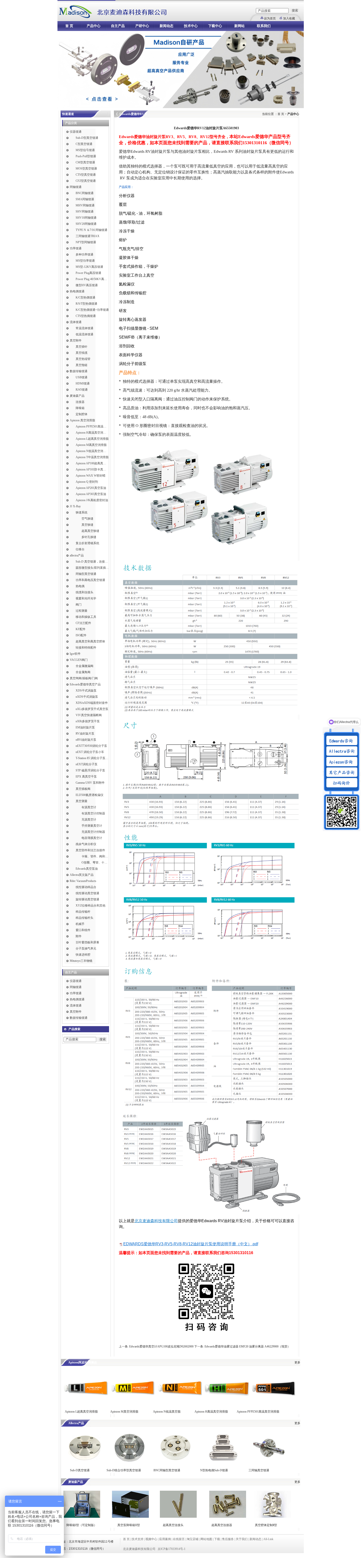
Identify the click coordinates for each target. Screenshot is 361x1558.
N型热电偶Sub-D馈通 (214, 1470)
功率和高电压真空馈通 (90, 580)
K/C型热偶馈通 (85, 297)
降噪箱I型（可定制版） (81, 1525)
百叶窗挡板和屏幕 (87, 942)
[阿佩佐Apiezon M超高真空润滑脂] (133, 1403)
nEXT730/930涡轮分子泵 (91, 746)
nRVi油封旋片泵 (86, 739)
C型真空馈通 (84, 144)
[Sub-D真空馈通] (84, 1462)
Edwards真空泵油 (87, 868)
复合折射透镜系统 (87, 543)
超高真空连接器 (221, 1525)
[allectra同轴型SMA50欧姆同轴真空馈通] (175, 1462)
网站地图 (206, 1539)
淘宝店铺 (192, 1539)
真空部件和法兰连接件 (90, 850)
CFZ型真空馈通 (86, 181)
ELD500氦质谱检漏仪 (89, 795)
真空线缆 (81, 352)
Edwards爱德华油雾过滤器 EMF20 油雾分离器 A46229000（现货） (247, 1346)
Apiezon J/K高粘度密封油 (92, 500)
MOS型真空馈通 (86, 168)
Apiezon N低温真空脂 (167, 1411)
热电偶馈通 (77, 291)
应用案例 (165, 1539)
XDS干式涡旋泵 (86, 690)
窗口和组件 (83, 930)
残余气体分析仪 (86, 844)
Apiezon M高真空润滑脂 (91, 445)
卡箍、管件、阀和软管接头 (95, 856)
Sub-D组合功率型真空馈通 (124, 1470)
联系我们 (264, 26)
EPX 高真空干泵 (86, 776)
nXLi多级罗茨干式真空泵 (92, 709)
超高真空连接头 (173, 1525)
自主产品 (118, 26)
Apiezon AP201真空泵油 (91, 488)
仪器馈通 (76, 131)
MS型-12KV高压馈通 (89, 267)
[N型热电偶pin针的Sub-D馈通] (223, 1462)
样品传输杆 (83, 911)
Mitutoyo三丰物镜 (81, 961)
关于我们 (242, 1539)
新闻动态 (166, 26)
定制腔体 (81, 414)
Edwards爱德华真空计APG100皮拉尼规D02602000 (161, 1346)
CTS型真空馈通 (86, 174)
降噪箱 (80, 408)
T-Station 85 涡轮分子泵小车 (92, 758)
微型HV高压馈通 (87, 285)
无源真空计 (89, 819)
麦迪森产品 (77, 395)
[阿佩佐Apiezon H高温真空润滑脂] (227, 1403)
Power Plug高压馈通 (88, 273)
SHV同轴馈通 (85, 211)
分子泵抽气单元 (86, 948)
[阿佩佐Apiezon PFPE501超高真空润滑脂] (273, 1403)
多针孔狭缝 (89, 537)
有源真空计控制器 (93, 813)
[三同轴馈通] (270, 1462)
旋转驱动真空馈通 (87, 899)
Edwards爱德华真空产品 (85, 684)
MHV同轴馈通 (85, 205)
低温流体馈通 (84, 334)
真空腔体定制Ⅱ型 (266, 1525)
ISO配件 (81, 635)
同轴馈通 (76, 187)
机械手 (80, 924)
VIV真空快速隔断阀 (89, 715)
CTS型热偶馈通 (86, 316)
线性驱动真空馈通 (87, 893)
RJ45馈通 (82, 389)
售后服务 (228, 1539)
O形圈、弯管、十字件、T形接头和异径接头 (95, 862)
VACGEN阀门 (79, 660)
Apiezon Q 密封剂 (87, 481)
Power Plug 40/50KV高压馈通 (92, 279)
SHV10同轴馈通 (86, 217)
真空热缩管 (83, 359)
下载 (217, 1539)
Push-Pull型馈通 (86, 156)
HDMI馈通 (83, 383)
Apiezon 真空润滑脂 (82, 420)
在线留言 (179, 1539)
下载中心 (215, 26)
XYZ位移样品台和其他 (90, 905)
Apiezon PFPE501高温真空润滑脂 (92, 426)
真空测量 (81, 801)
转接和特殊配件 (86, 647)
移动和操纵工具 (86, 617)
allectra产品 (77, 555)
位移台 (80, 549)
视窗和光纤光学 (86, 598)
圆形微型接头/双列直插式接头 (92, 567)
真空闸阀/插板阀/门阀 (84, 678)
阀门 (79, 604)
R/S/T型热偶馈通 (86, 303)
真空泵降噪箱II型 (128, 1525)
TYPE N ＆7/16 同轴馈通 (91, 230)
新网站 (239, 26)
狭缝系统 (81, 512)
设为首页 (270, 18)
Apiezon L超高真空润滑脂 (92, 438)
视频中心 (151, 1539)
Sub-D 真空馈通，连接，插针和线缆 (92, 561)
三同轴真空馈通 (259, 1470)
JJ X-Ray (75, 506)
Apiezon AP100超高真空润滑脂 (92, 463)
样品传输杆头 (84, 918)
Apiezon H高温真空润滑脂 (92, 432)
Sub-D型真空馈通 (87, 138)
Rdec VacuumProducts (83, 881)
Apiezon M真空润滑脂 (124, 1411)
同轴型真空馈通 (86, 574)
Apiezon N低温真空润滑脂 (92, 451)
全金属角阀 (83, 672)
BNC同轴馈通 (85, 193)
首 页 (69, 26)
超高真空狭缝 (90, 531)
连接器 (80, 402)
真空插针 (81, 346)
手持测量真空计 (92, 825)
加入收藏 (289, 18)
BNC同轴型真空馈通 (166, 1470)
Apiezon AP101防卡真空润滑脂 (92, 469)
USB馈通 (81, 377)
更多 (297, 1362)
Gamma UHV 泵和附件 (90, 782)
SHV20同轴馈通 (86, 224)
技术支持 (137, 1539)
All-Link (268, 1539)
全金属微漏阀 (84, 666)
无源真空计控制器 (93, 832)
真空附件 (76, 340)
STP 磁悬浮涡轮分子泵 (90, 770)
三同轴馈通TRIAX (87, 236)
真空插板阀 (83, 789)
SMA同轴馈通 (85, 199)
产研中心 (142, 26)
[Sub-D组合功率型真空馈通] (129, 1462)
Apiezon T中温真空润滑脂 (92, 457)
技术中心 (191, 26)
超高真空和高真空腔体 (90, 641)
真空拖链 (81, 365)
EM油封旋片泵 (85, 727)
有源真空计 (89, 807)
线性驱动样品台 (86, 887)
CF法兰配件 (83, 623)
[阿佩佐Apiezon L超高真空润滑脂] (85, 1403)
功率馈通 (76, 248)
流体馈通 (76, 322)
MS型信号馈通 (85, 150)
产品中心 (93, 26)
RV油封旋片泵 (85, 733)
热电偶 (80, 586)
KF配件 (80, 629)
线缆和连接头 (84, 592)
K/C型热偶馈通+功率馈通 (92, 310)
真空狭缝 (87, 524)
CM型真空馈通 (85, 162)
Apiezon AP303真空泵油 (91, 494)
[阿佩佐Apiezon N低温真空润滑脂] (180, 1403)
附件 (79, 936)
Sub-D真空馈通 (80, 1470)
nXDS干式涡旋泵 (87, 696)
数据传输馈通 (78, 371)
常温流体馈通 (84, 328)
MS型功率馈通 (85, 260)
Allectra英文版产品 (82, 875)
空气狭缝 (87, 518)
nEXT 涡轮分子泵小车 (90, 752)
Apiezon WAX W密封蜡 (90, 475)
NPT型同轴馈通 (86, 242)
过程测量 (81, 610)
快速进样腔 (83, 954)
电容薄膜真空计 (92, 838)
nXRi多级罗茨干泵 (88, 721)
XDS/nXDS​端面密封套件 (92, 703)
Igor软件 (75, 653)
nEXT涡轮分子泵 (86, 764)
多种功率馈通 (84, 254)
